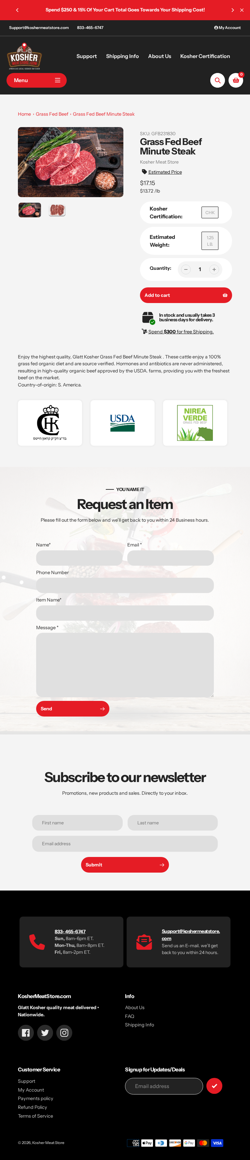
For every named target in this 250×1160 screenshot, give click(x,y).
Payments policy (35, 1098)
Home (24, 114)
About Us (135, 1007)
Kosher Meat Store (48, 1142)
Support (26, 1081)
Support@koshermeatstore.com (39, 27)
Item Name (49, 600)
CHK (210, 212)
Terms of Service (35, 1116)
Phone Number (52, 572)
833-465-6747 (90, 27)
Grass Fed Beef (52, 114)
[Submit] (214, 1086)
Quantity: (160, 268)
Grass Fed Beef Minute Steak (104, 114)
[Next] (232, 10)
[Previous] (17, 10)
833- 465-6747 (70, 932)
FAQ (129, 1016)
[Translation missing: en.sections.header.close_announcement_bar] (242, 10)
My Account (31, 1090)
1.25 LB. (210, 241)
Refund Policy (32, 1107)
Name (43, 545)
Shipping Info (139, 1025)
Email (134, 545)
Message (47, 628)
